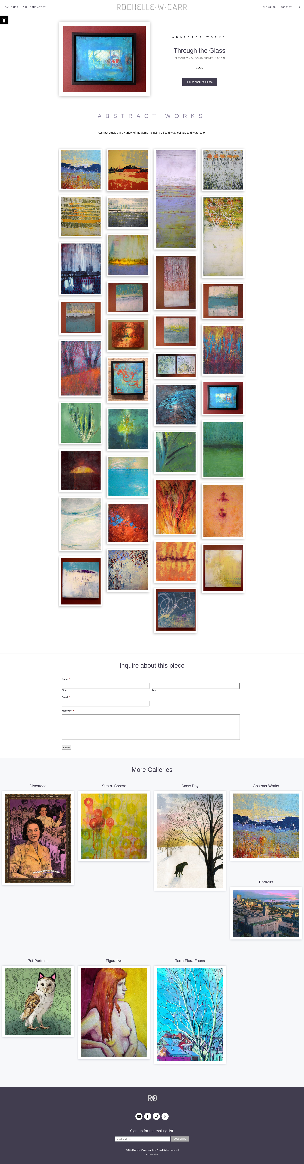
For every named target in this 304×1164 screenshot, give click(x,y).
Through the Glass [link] (199, 50)
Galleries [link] (11, 7)
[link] (4, 20)
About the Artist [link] (34, 7)
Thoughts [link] (269, 7)
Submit (66, 747)
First (64, 690)
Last (154, 690)
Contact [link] (286, 7)
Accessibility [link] (152, 1154)
